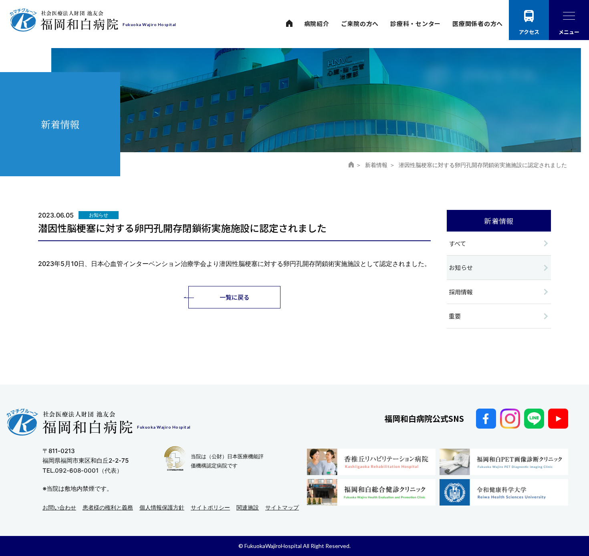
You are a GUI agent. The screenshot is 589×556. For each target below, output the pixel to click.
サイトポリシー (210, 507)
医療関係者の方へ (477, 23)
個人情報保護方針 (161, 507)
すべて (457, 243)
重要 (455, 316)
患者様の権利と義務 (108, 507)
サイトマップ (282, 507)
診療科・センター (415, 23)
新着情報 (376, 164)
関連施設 (247, 507)
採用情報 (461, 292)
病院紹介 (316, 23)
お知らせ (461, 267)
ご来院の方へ (360, 23)
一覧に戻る (235, 297)
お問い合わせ (59, 507)
